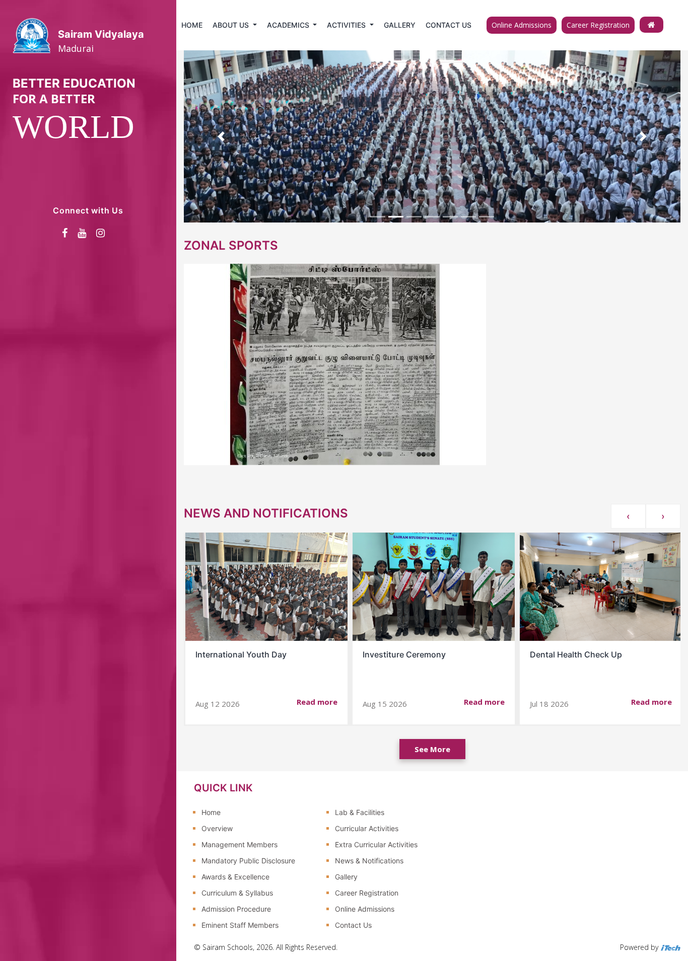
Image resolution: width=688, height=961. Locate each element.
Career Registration (598, 25)
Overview (217, 828)
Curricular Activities (366, 828)
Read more (317, 702)
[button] (221, 136)
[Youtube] (82, 233)
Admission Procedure (236, 909)
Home (191, 25)
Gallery (400, 25)
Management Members (239, 844)
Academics (289, 25)
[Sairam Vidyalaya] (651, 25)
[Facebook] (64, 233)
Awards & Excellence (235, 876)
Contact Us (448, 25)
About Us (232, 25)
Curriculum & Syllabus (237, 893)
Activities (347, 25)
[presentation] (628, 516)
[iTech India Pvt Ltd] (670, 947)
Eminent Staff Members (240, 925)
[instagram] (100, 233)
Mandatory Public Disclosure (248, 860)
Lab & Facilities (359, 812)
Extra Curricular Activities (376, 844)
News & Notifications (369, 860)
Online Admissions (522, 25)
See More (432, 749)
